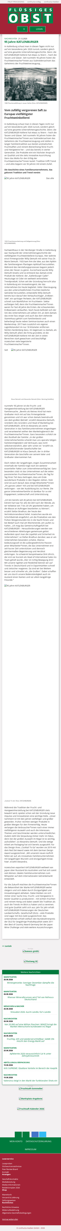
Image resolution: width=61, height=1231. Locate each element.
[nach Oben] (18, 1134)
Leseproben (7, 1163)
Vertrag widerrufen (10, 1219)
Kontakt (5, 1172)
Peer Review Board (10, 1169)
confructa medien (51, 2)
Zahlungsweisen (9, 1200)
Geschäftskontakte (10, 1179)
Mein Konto (16, 1141)
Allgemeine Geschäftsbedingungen (16, 1213)
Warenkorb (7, 1194)
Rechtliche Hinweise (10, 1207)
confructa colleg (34, 2)
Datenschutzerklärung (38, 1141)
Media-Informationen (11, 1185)
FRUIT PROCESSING (16, 2)
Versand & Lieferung (10, 1197)
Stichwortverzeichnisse (11, 1166)
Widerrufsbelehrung (10, 1210)
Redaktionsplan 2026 (11, 1187)
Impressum (30, 1149)
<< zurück (7, 946)
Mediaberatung (8, 1182)
